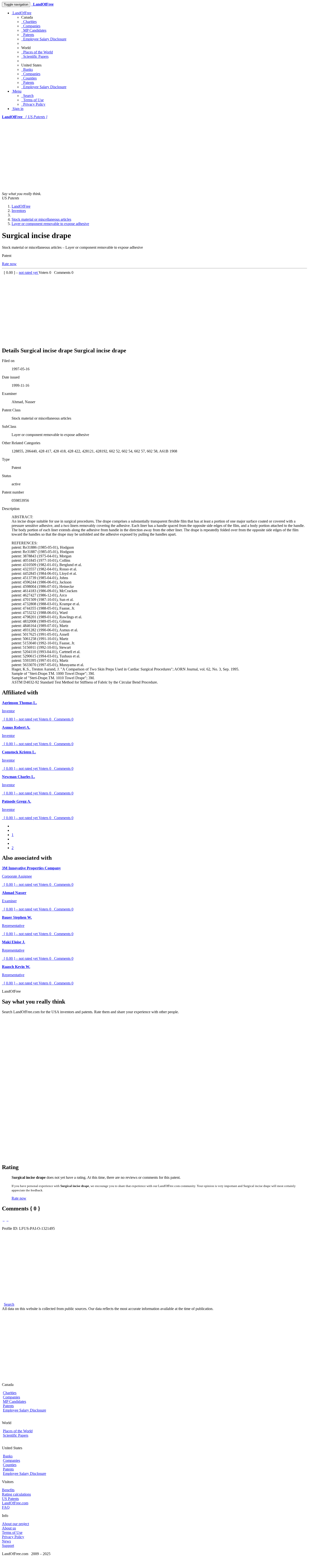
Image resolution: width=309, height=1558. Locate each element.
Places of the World (37, 52)
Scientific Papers (35, 56)
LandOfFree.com (15, 1503)
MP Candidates (33, 30)
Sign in (17, 109)
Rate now (9, 264)
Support (8, 1545)
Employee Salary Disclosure (43, 39)
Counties (29, 78)
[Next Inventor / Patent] (7, 1219)
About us (9, 1528)
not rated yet (29, 272)
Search (27, 96)
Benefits (8, 1490)
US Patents (10, 1499)
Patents (27, 35)
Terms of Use (32, 100)
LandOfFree (21, 13)
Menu (16, 91)
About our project (15, 1524)
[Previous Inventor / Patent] (4, 1219)
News (6, 1541)
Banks (27, 69)
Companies (30, 26)
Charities (29, 22)
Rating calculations (16, 1494)
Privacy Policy (33, 104)
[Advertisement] (154, 155)
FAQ (6, 1507)
